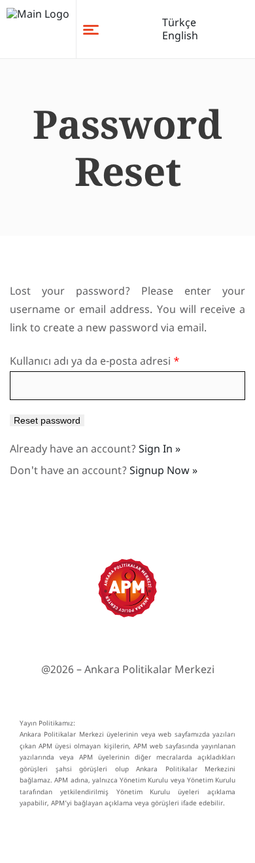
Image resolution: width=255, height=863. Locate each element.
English (180, 35)
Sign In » (159, 448)
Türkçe (179, 22)
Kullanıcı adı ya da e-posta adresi (95, 361)
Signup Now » (163, 470)
